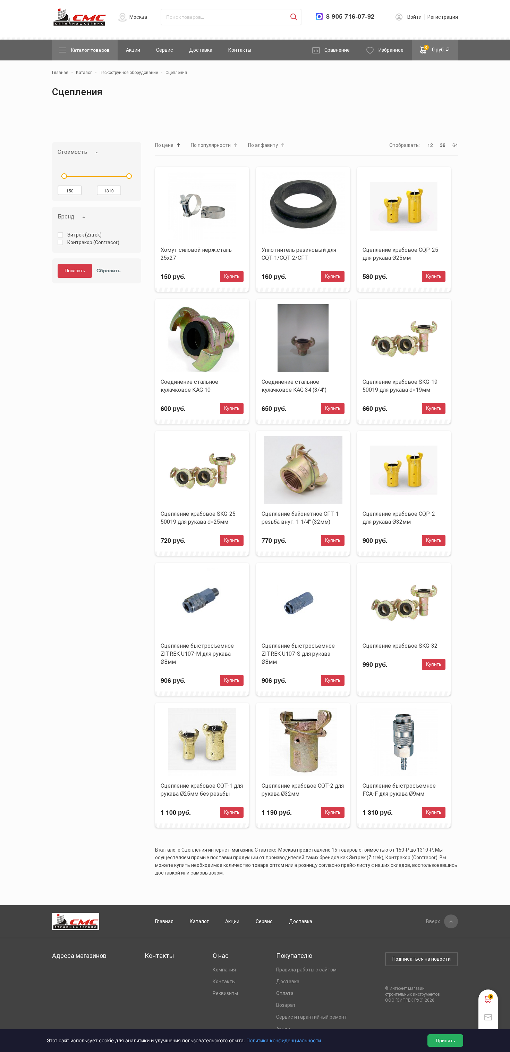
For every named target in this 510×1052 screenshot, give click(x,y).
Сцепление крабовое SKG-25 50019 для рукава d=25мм (198, 518)
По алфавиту (263, 145)
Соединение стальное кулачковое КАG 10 (189, 386)
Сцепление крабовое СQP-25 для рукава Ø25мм (400, 254)
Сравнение (337, 50)
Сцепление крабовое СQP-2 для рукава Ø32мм (399, 518)
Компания (224, 969)
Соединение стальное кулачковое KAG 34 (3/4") (294, 386)
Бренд (66, 216)
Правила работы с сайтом (306, 969)
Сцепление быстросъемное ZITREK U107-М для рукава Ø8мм (197, 654)
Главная (164, 921)
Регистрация (442, 17)
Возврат (286, 1005)
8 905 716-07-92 (350, 16)
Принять (445, 1040)
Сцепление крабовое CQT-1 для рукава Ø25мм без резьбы (202, 789)
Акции (133, 50)
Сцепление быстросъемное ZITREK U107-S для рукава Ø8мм (298, 654)
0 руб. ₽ (437, 48)
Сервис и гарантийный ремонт (311, 1017)
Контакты (239, 50)
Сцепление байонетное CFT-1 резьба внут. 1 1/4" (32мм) (300, 518)
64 (455, 145)
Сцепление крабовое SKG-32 (400, 646)
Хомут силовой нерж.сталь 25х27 (196, 254)
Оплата (285, 993)
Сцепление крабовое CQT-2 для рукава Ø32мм (303, 789)
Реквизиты (225, 993)
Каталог (199, 921)
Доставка (200, 50)
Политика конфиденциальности (283, 1040)
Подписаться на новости (421, 959)
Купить (231, 276)
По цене (164, 145)
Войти (414, 17)
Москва (138, 17)
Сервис (164, 50)
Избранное (391, 50)
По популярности (211, 145)
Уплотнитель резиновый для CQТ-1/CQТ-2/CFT (299, 254)
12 (430, 145)
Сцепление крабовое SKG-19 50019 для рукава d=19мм (400, 386)
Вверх (433, 921)
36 (442, 145)
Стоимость (72, 152)
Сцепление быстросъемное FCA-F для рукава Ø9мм (399, 789)
